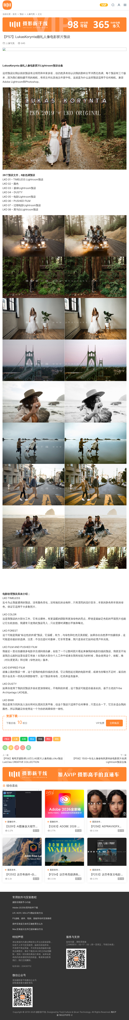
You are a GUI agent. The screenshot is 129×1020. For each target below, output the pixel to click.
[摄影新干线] (7, 5)
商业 (32, 739)
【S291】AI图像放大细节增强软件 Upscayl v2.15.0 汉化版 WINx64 (21, 826)
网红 (49, 739)
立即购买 (114, 723)
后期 (24, 739)
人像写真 (10, 43)
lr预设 (6, 739)
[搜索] (112, 5)
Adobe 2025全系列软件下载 (25, 907)
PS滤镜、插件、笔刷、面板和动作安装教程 (31, 918)
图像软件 (11, 821)
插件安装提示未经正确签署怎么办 (27, 923)
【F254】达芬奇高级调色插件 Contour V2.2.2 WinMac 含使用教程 (64, 874)
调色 (57, 739)
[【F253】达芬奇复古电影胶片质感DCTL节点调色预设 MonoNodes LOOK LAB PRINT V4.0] (106, 852)
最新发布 (96, 821)
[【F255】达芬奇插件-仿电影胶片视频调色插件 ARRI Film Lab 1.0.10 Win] (22, 852)
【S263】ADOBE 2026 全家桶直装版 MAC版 (64, 826)
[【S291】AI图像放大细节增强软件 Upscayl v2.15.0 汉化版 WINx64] (22, 804)
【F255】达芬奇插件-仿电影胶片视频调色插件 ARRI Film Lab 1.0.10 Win (22, 874)
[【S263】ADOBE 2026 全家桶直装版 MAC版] (64, 804)
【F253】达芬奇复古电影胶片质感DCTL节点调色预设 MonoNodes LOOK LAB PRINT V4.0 (107, 874)
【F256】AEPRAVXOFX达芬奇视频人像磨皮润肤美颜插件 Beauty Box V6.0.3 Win (106, 826)
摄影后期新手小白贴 (21, 902)
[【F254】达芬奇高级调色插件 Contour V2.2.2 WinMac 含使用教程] (64, 852)
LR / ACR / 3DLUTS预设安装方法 (27, 913)
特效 (40, 739)
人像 (16, 739)
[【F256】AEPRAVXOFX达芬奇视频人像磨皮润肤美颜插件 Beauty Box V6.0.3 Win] (106, 804)
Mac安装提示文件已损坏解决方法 (27, 929)
